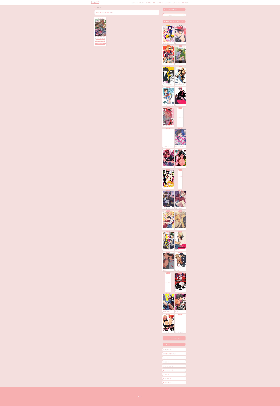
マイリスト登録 (100, 43)
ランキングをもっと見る (174, 338)
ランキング (141, 2)
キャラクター (168, 2)
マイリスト (148, 2)
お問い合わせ (185, 2)
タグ (174, 2)
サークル (178, 2)
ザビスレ (99, 41)
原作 (154, 2)
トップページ (134, 2)
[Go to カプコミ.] (94, 8)
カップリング (160, 2)
